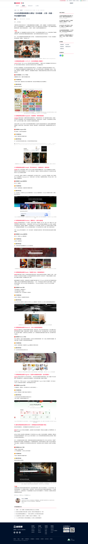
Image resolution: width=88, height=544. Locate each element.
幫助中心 (77, 0)
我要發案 (46, 527)
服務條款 (33, 532)
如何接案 (74, 0)
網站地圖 (33, 530)
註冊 (41, 527)
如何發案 (70, 0)
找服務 (46, 532)
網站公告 (33, 529)
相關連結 (23, 502)
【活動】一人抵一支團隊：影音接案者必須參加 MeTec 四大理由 (27, 509)
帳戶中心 (39, 529)
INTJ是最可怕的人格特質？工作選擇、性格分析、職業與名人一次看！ (28, 515)
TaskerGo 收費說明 (54, 530)
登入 (39, 527)
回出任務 (71, 3)
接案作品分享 (30, 5)
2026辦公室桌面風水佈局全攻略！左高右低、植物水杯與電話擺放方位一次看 (29, 511)
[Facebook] (60, 56)
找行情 (46, 529)
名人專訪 (37, 5)
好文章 (52, 532)
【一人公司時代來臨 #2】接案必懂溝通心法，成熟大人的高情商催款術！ (28, 518)
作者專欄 (26, 498)
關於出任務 (33, 527)
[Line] (63, 56)
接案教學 (23, 5)
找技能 (46, 533)
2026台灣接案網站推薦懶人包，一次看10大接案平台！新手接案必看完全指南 (29, 513)
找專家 (46, 530)
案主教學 (17, 5)
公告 (67, 0)
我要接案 (52, 529)
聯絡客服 (39, 532)
